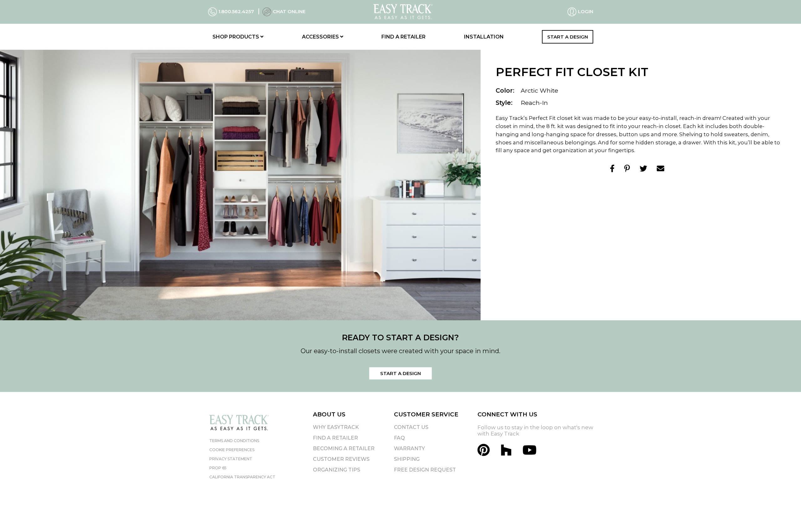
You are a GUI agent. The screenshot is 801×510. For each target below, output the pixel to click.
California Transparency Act (242, 477)
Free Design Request (425, 470)
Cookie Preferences (231, 449)
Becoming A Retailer (344, 448)
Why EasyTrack (336, 427)
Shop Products (236, 37)
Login (585, 11)
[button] (785, 494)
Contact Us (411, 427)
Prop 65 (218, 468)
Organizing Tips (336, 470)
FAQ (399, 438)
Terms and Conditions (234, 440)
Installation (484, 37)
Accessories (321, 37)
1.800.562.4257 (236, 11)
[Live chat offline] (267, 11)
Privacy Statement (230, 458)
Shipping (407, 459)
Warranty (409, 448)
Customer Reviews (341, 459)
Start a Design (567, 37)
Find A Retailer (335, 438)
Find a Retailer (403, 37)
